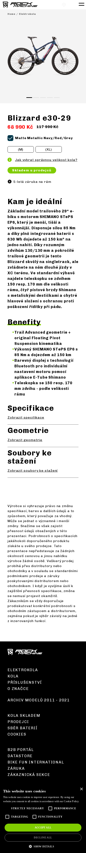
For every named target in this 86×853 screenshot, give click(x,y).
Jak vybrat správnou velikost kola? (46, 160)
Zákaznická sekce (29, 774)
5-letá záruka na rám (32, 182)
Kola (13, 676)
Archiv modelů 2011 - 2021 (39, 700)
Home (11, 13)
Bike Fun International (36, 762)
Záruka (16, 768)
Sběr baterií (23, 728)
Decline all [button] (43, 837)
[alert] (43, 819)
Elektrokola (27, 13)
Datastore (20, 756)
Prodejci (18, 722)
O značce (18, 688)
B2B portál (21, 749)
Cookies (17, 734)
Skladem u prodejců (32, 170)
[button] (43, 846)
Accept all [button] (43, 827)
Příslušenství (25, 682)
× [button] (81, 789)
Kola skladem (24, 715)
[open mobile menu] (81, 3)
